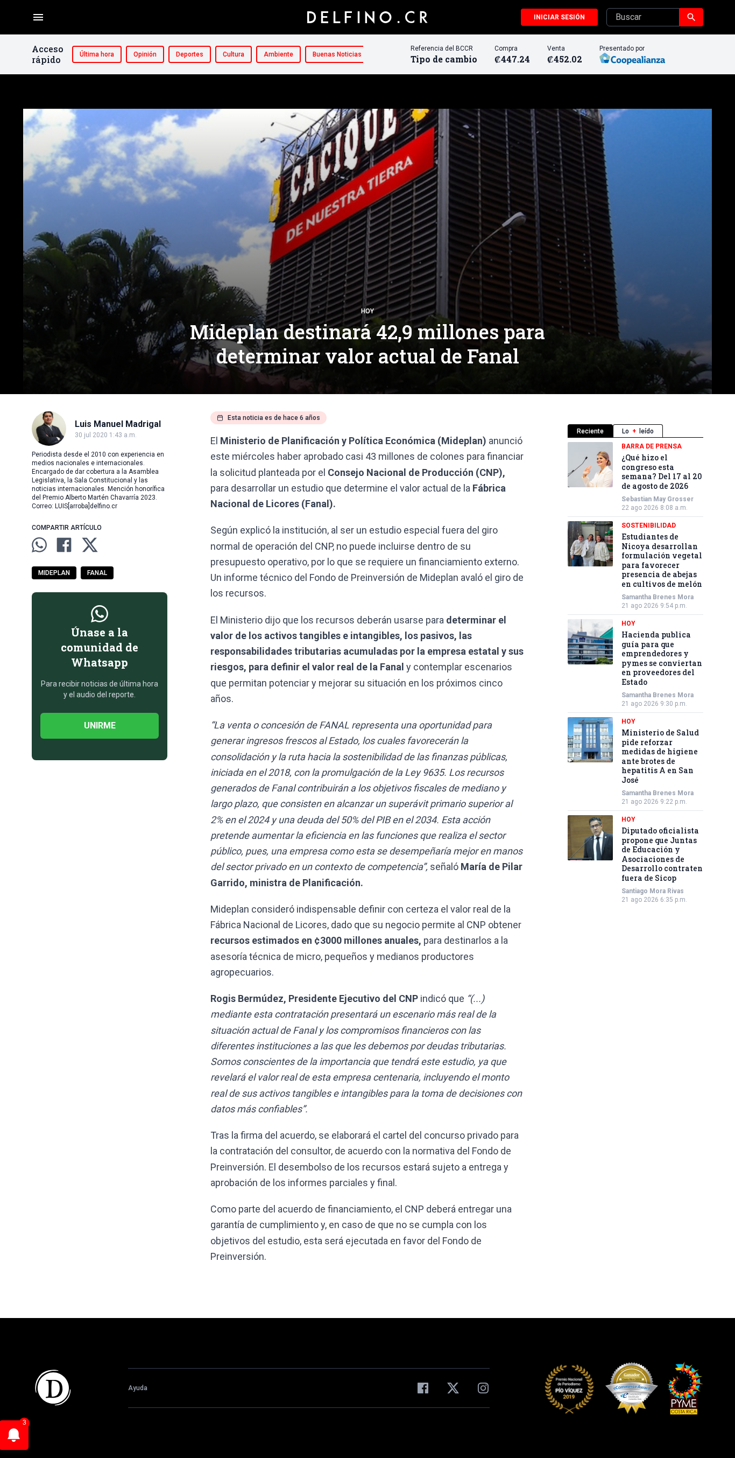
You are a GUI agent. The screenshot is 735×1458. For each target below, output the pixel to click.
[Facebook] (422, 1388)
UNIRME (100, 725)
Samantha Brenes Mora (657, 597)
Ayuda (137, 1388)
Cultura (233, 54)
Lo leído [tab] (638, 431)
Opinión (145, 54)
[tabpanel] (635, 673)
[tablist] (635, 431)
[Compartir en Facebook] (64, 544)
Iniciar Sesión (559, 17)
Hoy (367, 311)
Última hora (97, 54)
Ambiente (278, 54)
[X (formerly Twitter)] (453, 1388)
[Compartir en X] (89, 544)
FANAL (97, 573)
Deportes (189, 54)
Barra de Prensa (651, 446)
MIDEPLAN (54, 573)
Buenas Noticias (337, 54)
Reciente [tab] (590, 431)
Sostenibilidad (648, 525)
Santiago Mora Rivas (652, 891)
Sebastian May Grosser (657, 499)
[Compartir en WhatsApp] (39, 544)
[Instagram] (483, 1388)
